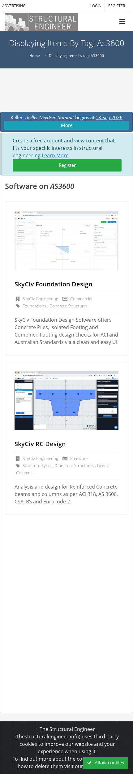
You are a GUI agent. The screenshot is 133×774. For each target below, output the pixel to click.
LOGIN (95, 5)
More (66, 125)
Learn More (55, 155)
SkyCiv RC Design (40, 444)
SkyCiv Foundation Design (53, 284)
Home (34, 55)
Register (67, 165)
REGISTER (116, 5)
